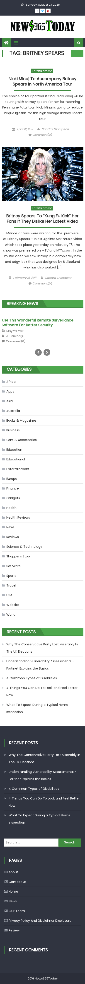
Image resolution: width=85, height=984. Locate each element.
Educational (15, 459)
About (13, 872)
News (10, 527)
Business (13, 430)
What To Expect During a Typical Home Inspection (37, 708)
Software (13, 566)
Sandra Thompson (55, 129)
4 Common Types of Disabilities (31, 678)
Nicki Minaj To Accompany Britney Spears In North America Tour (42, 81)
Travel (11, 585)
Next (47, 352)
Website (12, 605)
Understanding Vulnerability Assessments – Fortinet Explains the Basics (40, 665)
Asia (9, 401)
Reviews (12, 537)
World (10, 614)
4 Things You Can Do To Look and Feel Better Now (42, 691)
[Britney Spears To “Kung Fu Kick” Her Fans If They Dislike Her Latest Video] (42, 174)
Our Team (17, 911)
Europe (11, 478)
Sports (11, 575)
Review (14, 930)
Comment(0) (42, 135)
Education (14, 449)
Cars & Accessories (21, 440)
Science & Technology (24, 546)
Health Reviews (18, 517)
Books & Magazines (21, 420)
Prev (38, 352)
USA (9, 595)
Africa (11, 381)
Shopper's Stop (18, 556)
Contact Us (18, 882)
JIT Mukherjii (15, 336)
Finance (12, 488)
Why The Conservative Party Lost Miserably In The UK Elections (42, 648)
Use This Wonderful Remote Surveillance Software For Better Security (37, 323)
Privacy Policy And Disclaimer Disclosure (40, 920)
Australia (13, 411)
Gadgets (13, 498)
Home (13, 891)
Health (11, 508)
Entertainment (42, 71)
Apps (10, 391)
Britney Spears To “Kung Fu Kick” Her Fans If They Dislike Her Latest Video (42, 218)
